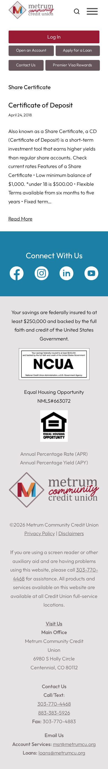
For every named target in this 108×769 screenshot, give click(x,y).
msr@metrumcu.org (74, 744)
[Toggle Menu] (92, 11)
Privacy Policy (39, 533)
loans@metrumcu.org (61, 753)
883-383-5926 (54, 713)
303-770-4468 (54, 704)
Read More (20, 219)
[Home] (31, 17)
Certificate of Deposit (40, 105)
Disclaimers (71, 533)
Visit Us (54, 623)
